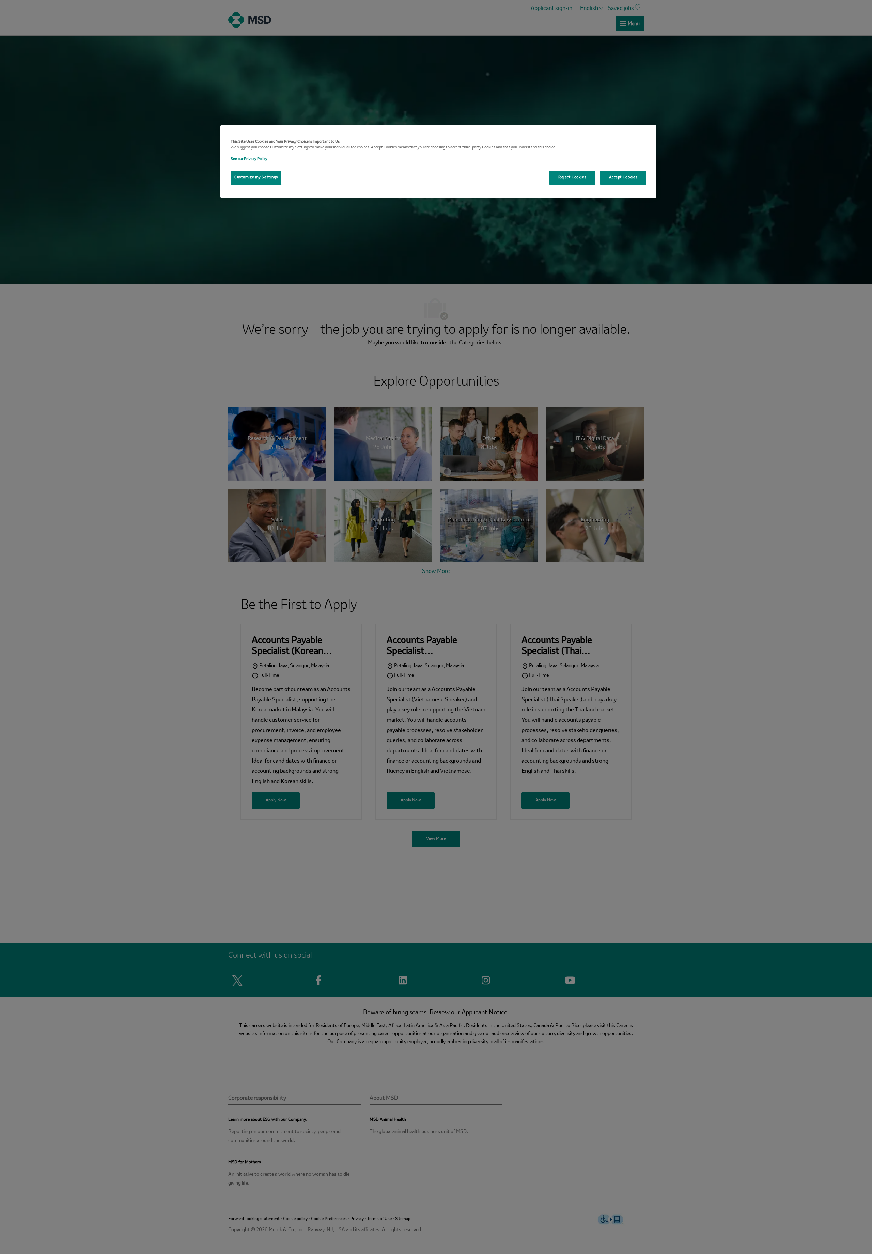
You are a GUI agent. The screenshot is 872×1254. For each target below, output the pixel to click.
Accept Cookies (623, 177)
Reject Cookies (572, 177)
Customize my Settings (256, 177)
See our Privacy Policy (249, 159)
